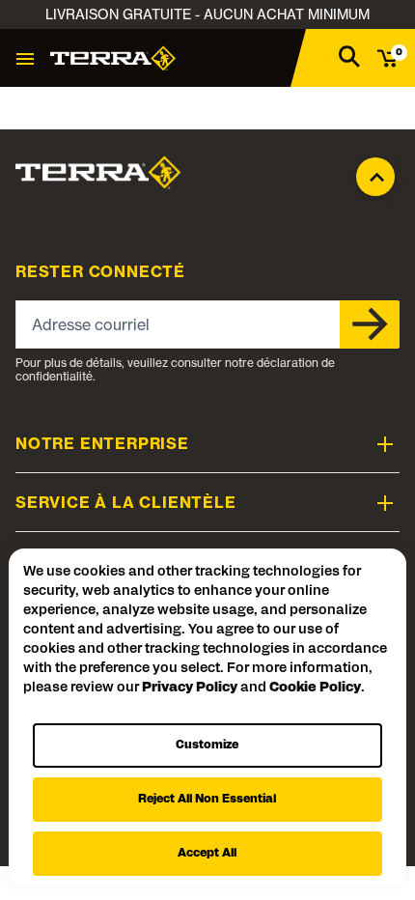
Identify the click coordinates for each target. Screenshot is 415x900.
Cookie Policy (315, 688)
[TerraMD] (113, 58)
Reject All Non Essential (207, 799)
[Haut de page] (375, 171)
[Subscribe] (370, 324)
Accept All (207, 853)
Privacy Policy (189, 688)
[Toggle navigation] (25, 57)
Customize (207, 745)
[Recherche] (349, 55)
